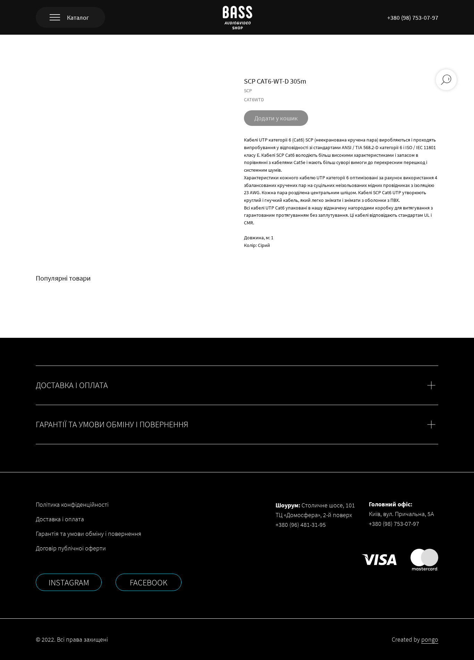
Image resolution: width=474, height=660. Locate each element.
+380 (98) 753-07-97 (412, 18)
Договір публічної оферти (71, 548)
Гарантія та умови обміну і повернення (88, 534)
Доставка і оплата (60, 519)
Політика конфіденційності (72, 504)
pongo (429, 639)
